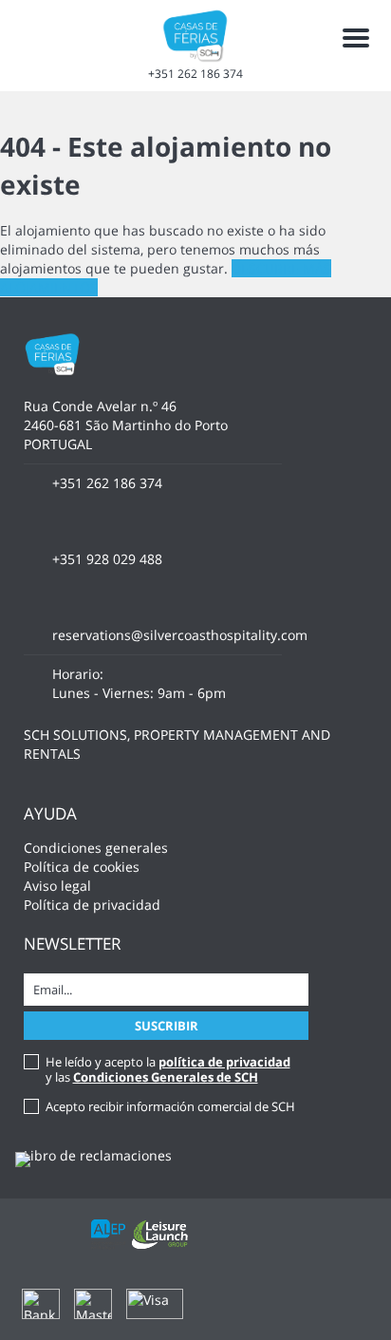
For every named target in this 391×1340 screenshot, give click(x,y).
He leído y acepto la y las (168, 1069)
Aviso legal (57, 886)
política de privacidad (224, 1061)
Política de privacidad (92, 905)
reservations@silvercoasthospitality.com (179, 635)
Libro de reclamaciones (98, 1155)
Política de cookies (82, 867)
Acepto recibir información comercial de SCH (170, 1106)
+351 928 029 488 (107, 559)
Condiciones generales (96, 848)
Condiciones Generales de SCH (165, 1076)
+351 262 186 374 (195, 74)
